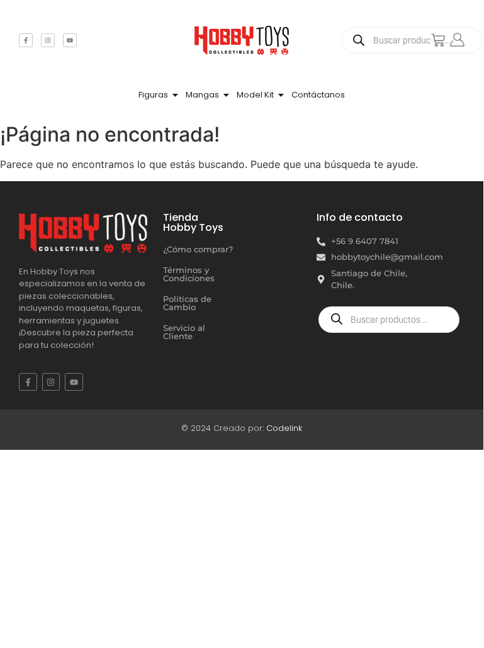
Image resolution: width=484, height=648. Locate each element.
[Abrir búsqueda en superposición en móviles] (411, 40)
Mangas (202, 95)
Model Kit (255, 95)
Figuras (153, 95)
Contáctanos (318, 95)
